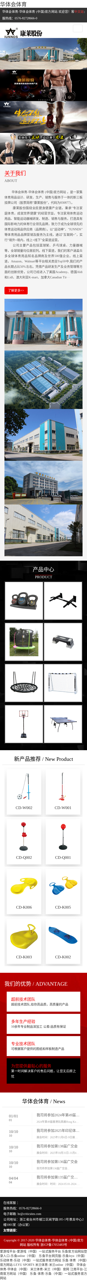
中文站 (79, 11)
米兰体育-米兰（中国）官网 (49, 1269)
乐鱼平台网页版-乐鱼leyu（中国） (63, 1256)
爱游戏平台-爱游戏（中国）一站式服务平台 (30, 1251)
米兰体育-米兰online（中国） (55, 1264)
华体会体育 (13, 4)
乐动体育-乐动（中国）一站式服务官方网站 (30, 1260)
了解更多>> (16, 290)
